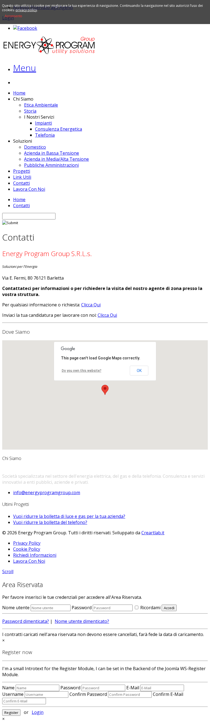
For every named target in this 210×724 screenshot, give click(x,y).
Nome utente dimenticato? (82, 621)
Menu (24, 68)
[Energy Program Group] (49, 53)
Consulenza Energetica (58, 129)
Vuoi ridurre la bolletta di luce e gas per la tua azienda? (69, 516)
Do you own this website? (81, 371)
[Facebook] (25, 28)
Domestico (35, 147)
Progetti (21, 171)
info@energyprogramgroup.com (46, 492)
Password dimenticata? (25, 621)
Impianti (43, 123)
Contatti (21, 183)
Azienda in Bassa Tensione (51, 153)
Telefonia (45, 135)
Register (11, 712)
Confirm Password (88, 694)
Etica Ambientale (41, 105)
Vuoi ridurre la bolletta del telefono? (50, 522)
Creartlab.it (152, 533)
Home (19, 93)
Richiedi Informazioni (34, 555)
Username (13, 694)
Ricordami (150, 608)
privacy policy (26, 10)
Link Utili (22, 177)
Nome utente (16, 608)
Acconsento (13, 16)
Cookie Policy (26, 549)
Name (8, 688)
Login (37, 712)
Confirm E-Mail (168, 694)
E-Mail (132, 688)
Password (82, 608)
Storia (30, 111)
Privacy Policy (26, 543)
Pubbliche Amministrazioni (51, 165)
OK (139, 370)
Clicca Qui (91, 305)
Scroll (7, 571)
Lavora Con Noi (29, 189)
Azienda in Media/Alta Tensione (56, 159)
